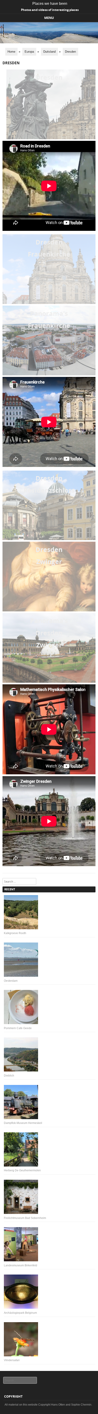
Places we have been (49, 3)
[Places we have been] (49, 42)
